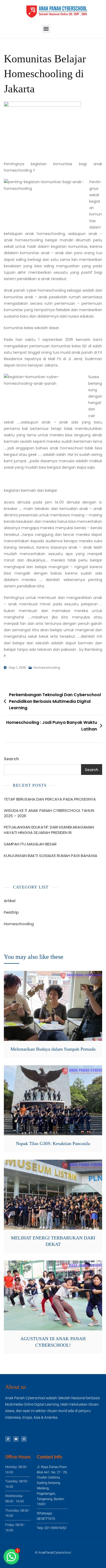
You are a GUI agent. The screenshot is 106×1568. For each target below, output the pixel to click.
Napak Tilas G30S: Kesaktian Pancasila (53, 1143)
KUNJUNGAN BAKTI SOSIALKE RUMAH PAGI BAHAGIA (50, 855)
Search (11, 759)
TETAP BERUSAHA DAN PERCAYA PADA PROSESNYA (50, 799)
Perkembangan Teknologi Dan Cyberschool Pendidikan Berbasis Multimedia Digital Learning (55, 701)
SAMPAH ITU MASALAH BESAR (30, 844)
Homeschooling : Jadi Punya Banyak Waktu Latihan (51, 725)
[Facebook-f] (8, 1439)
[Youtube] (16, 1439)
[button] (46, 29)
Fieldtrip (11, 912)
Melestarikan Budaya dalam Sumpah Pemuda (53, 1049)
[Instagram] (24, 1439)
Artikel (9, 900)
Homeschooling (46, 667)
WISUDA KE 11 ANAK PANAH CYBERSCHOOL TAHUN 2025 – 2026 (49, 813)
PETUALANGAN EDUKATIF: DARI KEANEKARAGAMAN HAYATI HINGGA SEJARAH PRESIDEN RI (49, 829)
